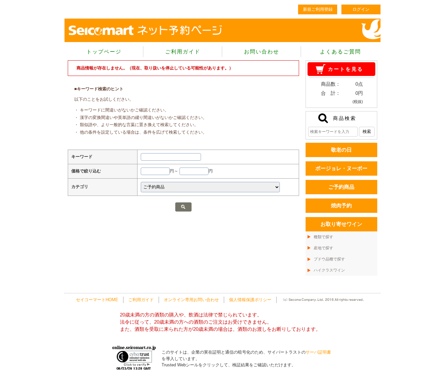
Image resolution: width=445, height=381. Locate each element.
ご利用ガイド (182, 51)
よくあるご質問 (340, 51)
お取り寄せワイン (341, 224)
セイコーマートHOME (97, 299)
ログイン (360, 9)
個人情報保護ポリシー (250, 299)
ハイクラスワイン (329, 270)
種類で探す (323, 237)
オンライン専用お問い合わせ (191, 299)
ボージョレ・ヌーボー (341, 168)
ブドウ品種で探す (329, 259)
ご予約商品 (341, 187)
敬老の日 (341, 150)
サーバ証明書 (318, 352)
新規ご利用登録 (318, 9)
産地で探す (323, 248)
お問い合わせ (261, 51)
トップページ (104, 51)
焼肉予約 (341, 205)
